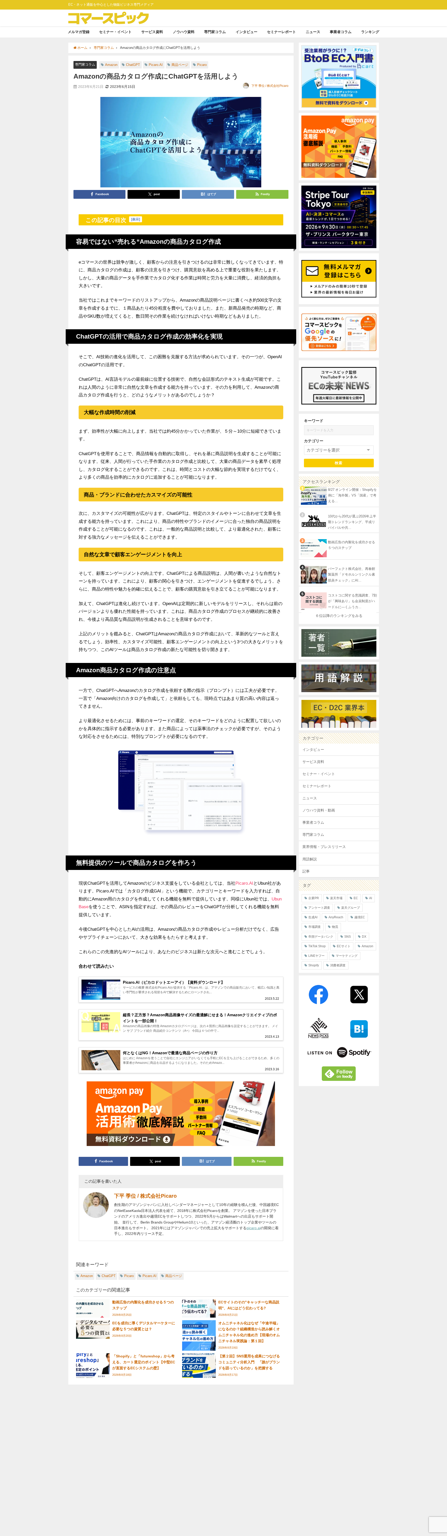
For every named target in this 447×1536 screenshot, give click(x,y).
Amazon (111, 64)
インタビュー (246, 32)
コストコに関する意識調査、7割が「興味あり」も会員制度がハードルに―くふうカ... (352, 601)
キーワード (313, 421)
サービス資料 (152, 32)
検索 (339, 463)
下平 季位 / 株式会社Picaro (269, 85)
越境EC (359, 917)
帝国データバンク (320, 936)
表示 (135, 219)
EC (356, 898)
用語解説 (309, 859)
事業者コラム (341, 32)
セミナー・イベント (115, 32)
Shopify (313, 965)
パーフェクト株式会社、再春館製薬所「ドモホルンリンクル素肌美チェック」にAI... (351, 574)
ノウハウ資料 (184, 32)
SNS (347, 936)
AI (370, 898)
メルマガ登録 (79, 32)
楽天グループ (350, 907)
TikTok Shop (317, 946)
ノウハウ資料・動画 (318, 810)
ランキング (370, 32)
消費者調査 (338, 965)
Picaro (202, 64)
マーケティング (346, 955)
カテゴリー (313, 441)
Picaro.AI (156, 64)
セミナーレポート (281, 32)
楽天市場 (336, 898)
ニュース (313, 32)
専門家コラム (215, 32)
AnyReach (336, 917)
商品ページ (180, 64)
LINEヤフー (316, 955)
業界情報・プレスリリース (324, 847)
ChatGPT (133, 64)
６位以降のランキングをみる (338, 615)
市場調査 (314, 926)
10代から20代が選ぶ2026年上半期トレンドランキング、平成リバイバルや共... (352, 522)
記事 (306, 871)
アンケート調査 (319, 907)
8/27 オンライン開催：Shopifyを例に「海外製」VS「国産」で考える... (352, 495)
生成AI (312, 917)
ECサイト (344, 946)
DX (364, 936)
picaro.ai (253, 1228)
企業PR (313, 898)
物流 (335, 926)
